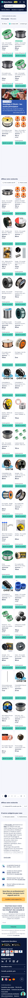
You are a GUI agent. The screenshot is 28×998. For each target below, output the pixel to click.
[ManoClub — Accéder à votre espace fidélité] (15, 2)
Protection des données (18, 989)
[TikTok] (17, 961)
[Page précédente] (2, 796)
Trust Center (4, 991)
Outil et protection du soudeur (9, 16)
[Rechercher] (5, 6)
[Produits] (2, 6)
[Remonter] (22, 979)
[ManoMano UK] (6, 979)
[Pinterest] (10, 961)
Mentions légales (5, 989)
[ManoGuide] (23, 994)
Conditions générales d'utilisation (10, 994)
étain (5, 826)
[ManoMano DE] (10, 979)
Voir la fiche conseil (18, 112)
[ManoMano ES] (13, 979)
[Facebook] (6, 961)
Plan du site (18, 987)
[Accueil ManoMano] (7, 2)
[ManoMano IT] (2, 979)
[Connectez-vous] (20, 2)
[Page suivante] (24, 796)
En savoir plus (16, 935)
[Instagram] (13, 961)
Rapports (16, 996)
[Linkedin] (2, 961)
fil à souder (8, 825)
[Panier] (24, 2)
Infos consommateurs (7, 996)
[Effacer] (24, 6)
